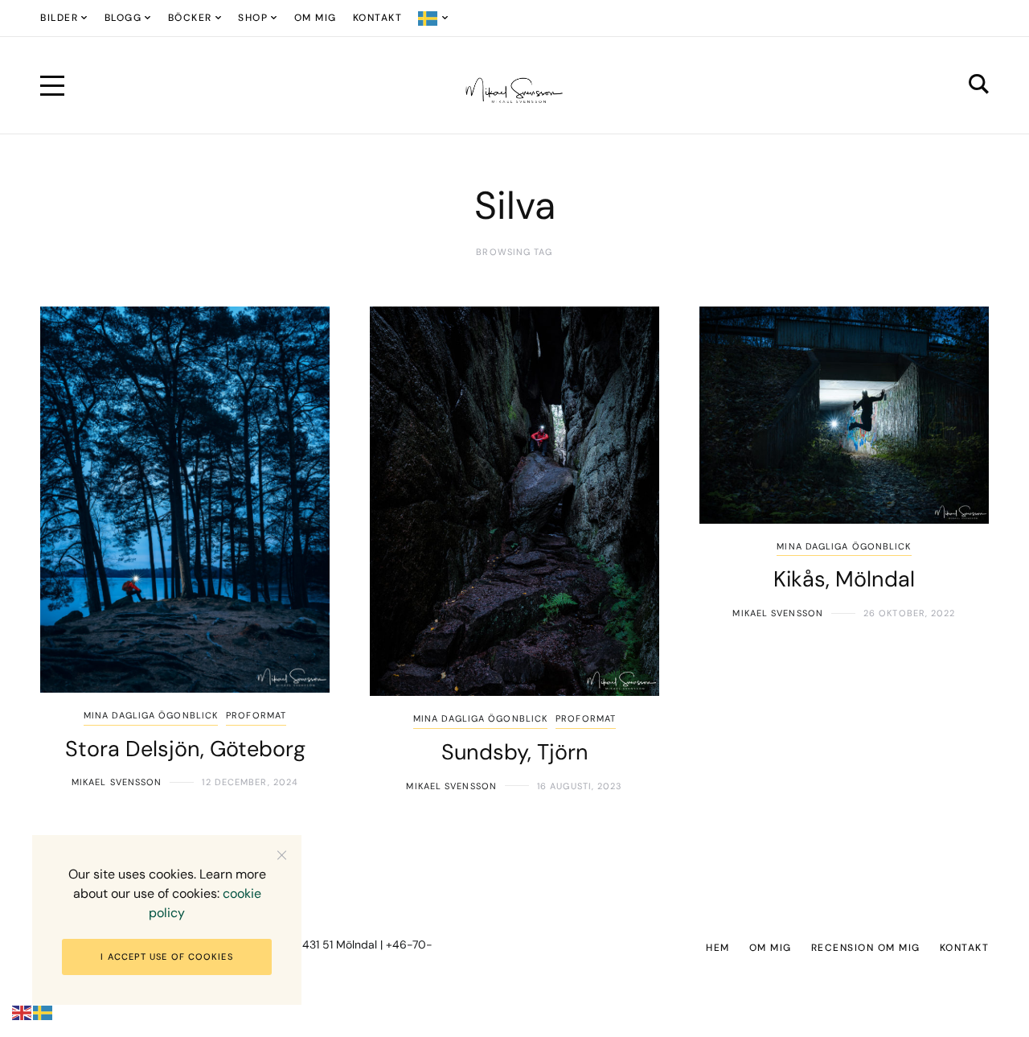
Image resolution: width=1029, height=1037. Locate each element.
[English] (22, 1012)
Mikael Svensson (117, 782)
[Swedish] (433, 18)
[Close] (282, 855)
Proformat (256, 715)
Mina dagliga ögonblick (151, 715)
